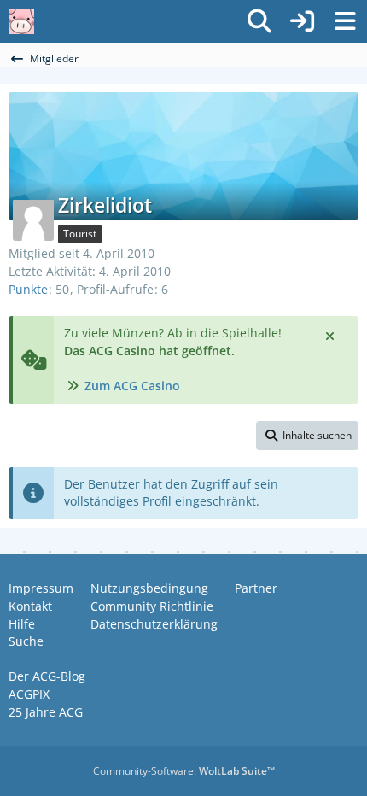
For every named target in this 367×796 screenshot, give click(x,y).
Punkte (28, 289)
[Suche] (259, 21)
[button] (307, 435)
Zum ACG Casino (132, 386)
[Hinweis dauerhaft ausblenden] (331, 335)
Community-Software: (184, 771)
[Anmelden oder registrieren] (302, 21)
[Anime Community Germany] (21, 21)
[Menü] (345, 21)
